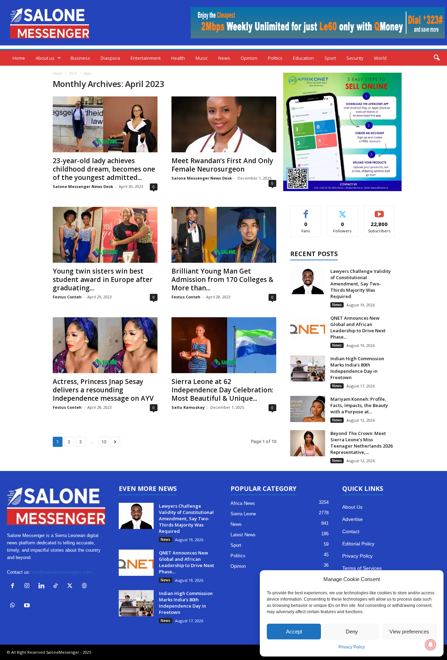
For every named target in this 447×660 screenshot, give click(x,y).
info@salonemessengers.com (62, 572)
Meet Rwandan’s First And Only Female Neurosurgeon (222, 165)
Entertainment (146, 58)
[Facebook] (14, 586)
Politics (275, 58)
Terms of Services (362, 568)
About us (45, 58)
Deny (352, 631)
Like (306, 210)
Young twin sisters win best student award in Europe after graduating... (103, 279)
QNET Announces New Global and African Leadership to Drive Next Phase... (358, 327)
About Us (352, 507)
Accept (294, 631)
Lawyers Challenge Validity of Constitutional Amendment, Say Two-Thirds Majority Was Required (360, 283)
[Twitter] (71, 586)
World (380, 58)
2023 (73, 73)
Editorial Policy (358, 543)
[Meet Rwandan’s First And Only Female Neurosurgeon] (223, 124)
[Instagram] (28, 586)
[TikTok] (57, 586)
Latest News (243, 534)
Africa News (242, 503)
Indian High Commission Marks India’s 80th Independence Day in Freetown (357, 367)
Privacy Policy (351, 647)
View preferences (409, 631)
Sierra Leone (243, 513)
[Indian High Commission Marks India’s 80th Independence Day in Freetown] (307, 368)
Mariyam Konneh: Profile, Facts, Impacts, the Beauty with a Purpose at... (359, 405)
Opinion (249, 58)
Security (355, 58)
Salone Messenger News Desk (83, 186)
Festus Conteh (67, 296)
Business (80, 58)
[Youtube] (27, 606)
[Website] (85, 586)
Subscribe (379, 210)
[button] (436, 58)
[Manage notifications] (430, 644)
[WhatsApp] (14, 606)
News (224, 58)
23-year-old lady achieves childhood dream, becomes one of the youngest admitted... (104, 169)
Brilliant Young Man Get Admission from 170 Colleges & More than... (222, 279)
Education (303, 58)
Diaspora (110, 58)
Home (19, 58)
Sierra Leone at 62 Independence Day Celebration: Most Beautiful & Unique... (222, 390)
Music (202, 58)
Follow (342, 210)
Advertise (352, 519)
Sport (330, 58)
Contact (350, 531)
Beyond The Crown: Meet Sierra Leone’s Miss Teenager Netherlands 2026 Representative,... (361, 442)
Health (178, 58)
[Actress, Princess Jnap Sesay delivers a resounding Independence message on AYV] (105, 345)
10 (103, 441)
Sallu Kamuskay (188, 407)
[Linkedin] (43, 586)
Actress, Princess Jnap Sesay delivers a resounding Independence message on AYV (103, 390)
